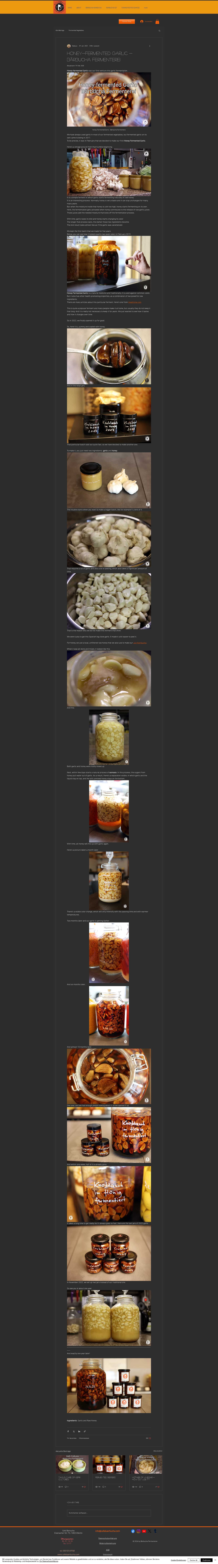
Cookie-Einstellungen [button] (178, 1560)
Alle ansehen (158, 1451)
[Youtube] (144, 1531)
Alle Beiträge (60, 30)
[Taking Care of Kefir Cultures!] (72, 1464)
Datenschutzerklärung (107, 1538)
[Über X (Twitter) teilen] (74, 1431)
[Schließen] (215, 1560)
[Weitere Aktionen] (149, 46)
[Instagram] (138, 1531)
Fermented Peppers (105, 1477)
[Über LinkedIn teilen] (79, 1431)
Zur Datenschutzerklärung (49, 1561)
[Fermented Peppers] (109, 1464)
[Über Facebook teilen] (68, 1431)
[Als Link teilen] (85, 1431)
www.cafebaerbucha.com (68, 1554)
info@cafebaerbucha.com (107, 1531)
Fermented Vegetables (76, 30)
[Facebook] (133, 1531)
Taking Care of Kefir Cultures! (69, 1478)
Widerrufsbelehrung (107, 1543)
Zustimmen (207, 1560)
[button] (157, 21)
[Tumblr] (155, 1531)
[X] (149, 1531)
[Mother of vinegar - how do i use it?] (145, 1464)
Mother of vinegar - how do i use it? (143, 1478)
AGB (107, 1550)
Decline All (193, 1560)
